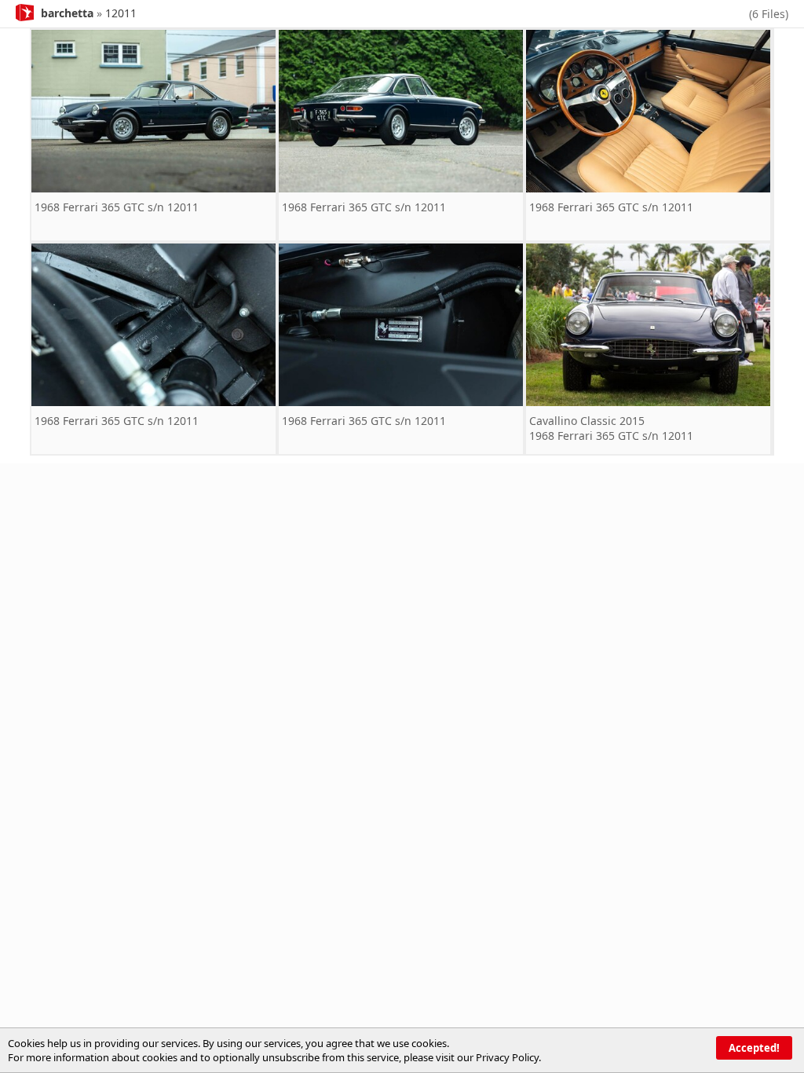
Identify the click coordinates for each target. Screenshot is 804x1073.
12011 (121, 12)
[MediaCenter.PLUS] (25, 11)
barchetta (67, 12)
